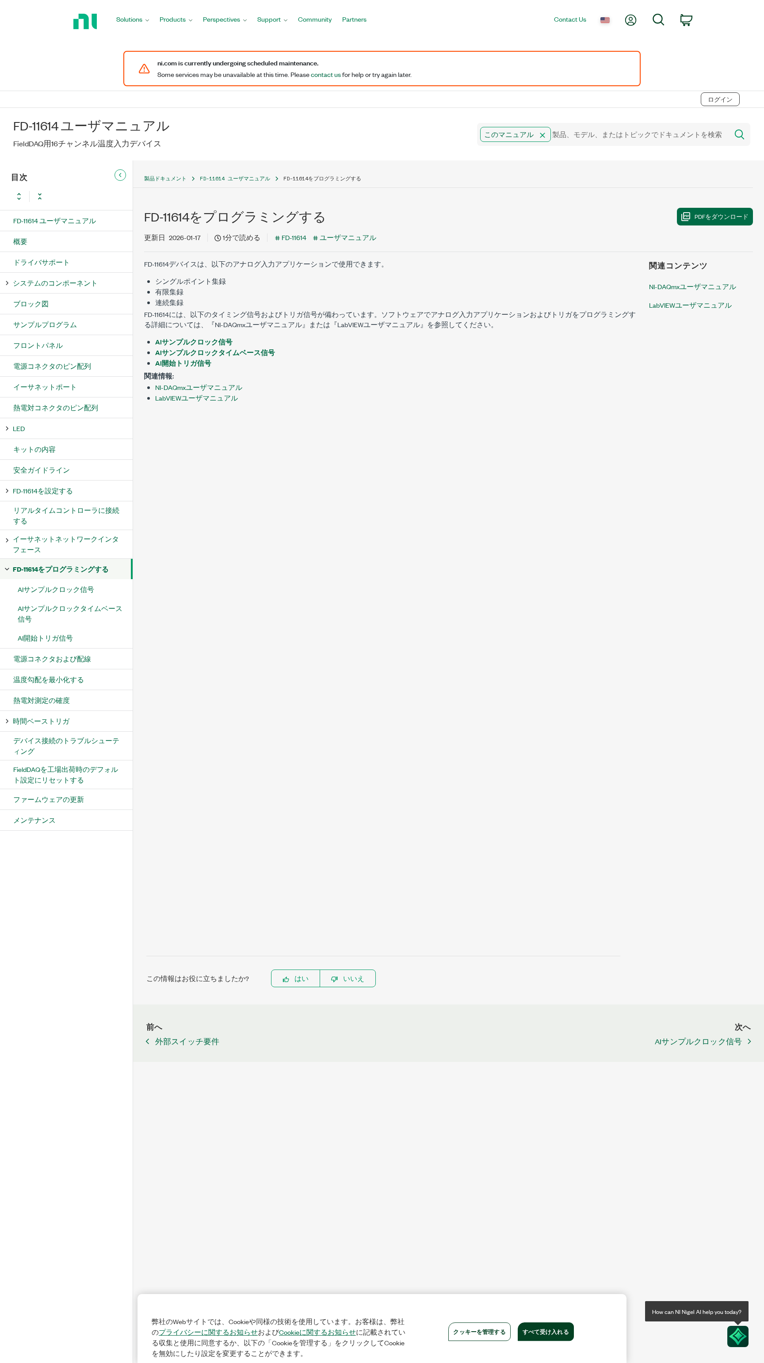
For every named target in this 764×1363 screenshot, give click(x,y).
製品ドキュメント (165, 178)
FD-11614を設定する (43, 490)
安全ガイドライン (41, 469)
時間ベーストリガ (41, 720)
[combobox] (602, 134)
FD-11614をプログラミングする (61, 568)
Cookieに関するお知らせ (317, 1332)
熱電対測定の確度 (41, 700)
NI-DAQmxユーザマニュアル (198, 387)
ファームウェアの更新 (48, 799)
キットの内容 (34, 449)
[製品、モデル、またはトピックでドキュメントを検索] (739, 134)
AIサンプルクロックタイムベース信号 (70, 613)
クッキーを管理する (479, 1331)
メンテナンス (34, 820)
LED (19, 428)
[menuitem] (132, 21)
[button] (542, 135)
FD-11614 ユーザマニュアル (54, 220)
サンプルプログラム (45, 324)
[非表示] (120, 175)
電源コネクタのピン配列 (52, 365)
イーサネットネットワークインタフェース (66, 544)
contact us (326, 74)
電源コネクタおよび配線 (52, 658)
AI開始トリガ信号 (45, 637)
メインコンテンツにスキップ (51, 80)
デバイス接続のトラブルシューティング (66, 746)
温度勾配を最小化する (48, 679)
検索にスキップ (131, 80)
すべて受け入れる (546, 1331)
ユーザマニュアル (348, 237)
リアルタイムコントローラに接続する (66, 515)
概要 (20, 241)
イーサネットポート (45, 386)
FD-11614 (294, 237)
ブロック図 (31, 303)
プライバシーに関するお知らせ (208, 1332)
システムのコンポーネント (55, 282)
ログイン (720, 99)
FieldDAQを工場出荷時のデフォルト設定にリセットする (65, 774)
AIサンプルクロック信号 (56, 589)
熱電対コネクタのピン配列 (55, 407)
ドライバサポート (41, 262)
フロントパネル (38, 345)
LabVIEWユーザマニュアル (196, 397)
